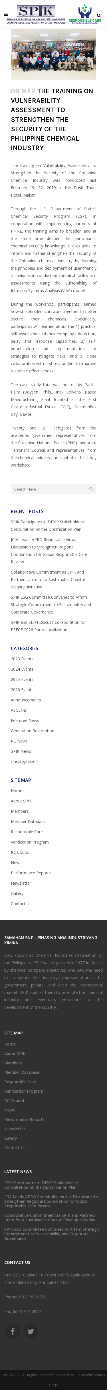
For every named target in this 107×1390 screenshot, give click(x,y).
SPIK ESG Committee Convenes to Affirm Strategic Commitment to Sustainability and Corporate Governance (51, 604)
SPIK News (21, 751)
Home (16, 790)
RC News (19, 741)
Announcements (26, 700)
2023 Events (22, 658)
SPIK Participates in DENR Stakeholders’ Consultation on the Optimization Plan (41, 1185)
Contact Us (21, 903)
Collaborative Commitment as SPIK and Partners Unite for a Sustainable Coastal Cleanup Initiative (48, 579)
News (16, 862)
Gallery (17, 893)
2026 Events (22, 689)
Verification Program (30, 842)
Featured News (25, 720)
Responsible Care (27, 831)
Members (20, 811)
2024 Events (22, 669)
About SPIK (21, 801)
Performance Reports (31, 872)
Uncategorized (24, 761)
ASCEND (19, 710)
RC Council (21, 852)
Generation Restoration (32, 730)
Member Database (28, 821)
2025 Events (22, 679)
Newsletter (21, 883)
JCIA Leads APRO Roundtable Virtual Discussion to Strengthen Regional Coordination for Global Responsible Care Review (51, 1201)
